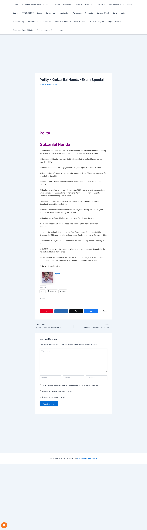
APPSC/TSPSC (28, 13)
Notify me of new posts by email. (53, 397)
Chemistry (89, 4)
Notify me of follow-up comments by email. (57, 391)
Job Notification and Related (39, 21)
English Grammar (114, 21)
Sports (15, 13)
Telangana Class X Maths (23, 30)
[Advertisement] (73, 57)
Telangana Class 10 (44, 30)
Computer (89, 13)
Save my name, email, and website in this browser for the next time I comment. (71, 385)
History (57, 4)
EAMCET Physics (97, 21)
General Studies (119, 13)
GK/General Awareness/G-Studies (34, 4)
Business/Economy (116, 4)
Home (15, 4)
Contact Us (50, 13)
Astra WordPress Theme (87, 458)
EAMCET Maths (80, 21)
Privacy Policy (18, 21)
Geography (67, 4)
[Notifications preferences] (4, 525)
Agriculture (64, 13)
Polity (129, 4)
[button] (49, 4)
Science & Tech (103, 13)
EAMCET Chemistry (63, 21)
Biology (100, 4)
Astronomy (77, 13)
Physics (79, 4)
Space (39, 13)
